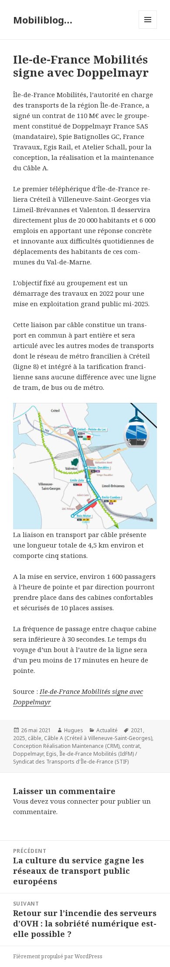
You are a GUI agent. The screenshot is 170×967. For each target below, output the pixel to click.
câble (34, 738)
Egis (51, 753)
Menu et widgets (148, 28)
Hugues (73, 730)
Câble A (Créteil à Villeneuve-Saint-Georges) (98, 738)
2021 (137, 730)
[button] (85, 466)
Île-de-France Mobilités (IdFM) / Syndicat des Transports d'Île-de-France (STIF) (75, 757)
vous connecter (74, 801)
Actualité (107, 730)
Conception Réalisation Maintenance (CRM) (66, 746)
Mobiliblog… (42, 19)
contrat (131, 746)
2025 (19, 738)
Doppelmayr (28, 753)
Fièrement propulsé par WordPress (57, 956)
